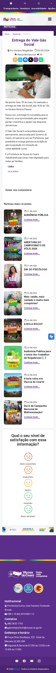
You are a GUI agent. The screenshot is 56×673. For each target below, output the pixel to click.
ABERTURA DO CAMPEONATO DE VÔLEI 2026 (34, 245)
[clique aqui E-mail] (17, 661)
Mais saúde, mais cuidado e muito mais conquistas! (36, 300)
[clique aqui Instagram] (39, 661)
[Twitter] (30, 59)
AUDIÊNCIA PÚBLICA (36, 215)
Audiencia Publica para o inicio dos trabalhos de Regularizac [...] (37, 354)
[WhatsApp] (41, 59)
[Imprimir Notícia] (15, 59)
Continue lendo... (32, 220)
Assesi (17, 669)
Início (7, 34)
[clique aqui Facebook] (24, 661)
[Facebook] (25, 59)
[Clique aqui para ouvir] (35, 59)
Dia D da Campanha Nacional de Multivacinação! (35, 409)
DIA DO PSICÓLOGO (35, 269)
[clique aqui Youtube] (32, 661)
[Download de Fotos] (20, 59)
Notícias (17, 34)
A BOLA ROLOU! (33, 324)
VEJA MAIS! (13, 171)
